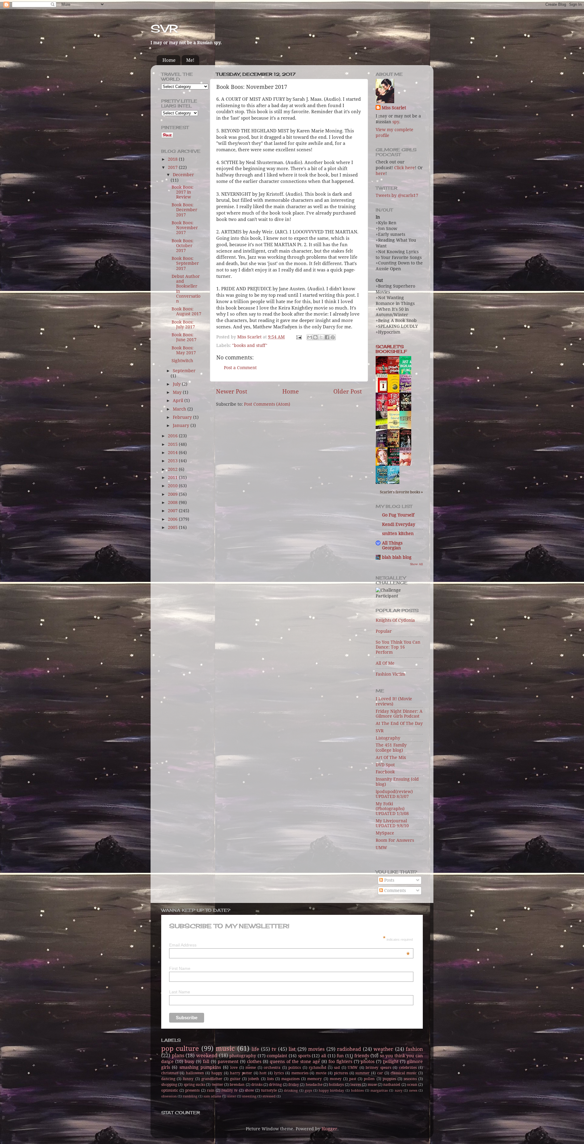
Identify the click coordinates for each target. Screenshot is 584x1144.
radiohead (349, 1049)
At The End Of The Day (399, 723)
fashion (414, 1049)
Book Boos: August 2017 (186, 311)
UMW (381, 847)
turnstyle (269, 1090)
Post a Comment (240, 367)
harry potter (241, 1073)
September (184, 370)
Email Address (289, 945)
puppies (389, 1079)
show (249, 1090)
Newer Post (231, 391)
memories (299, 1073)
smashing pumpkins (200, 1067)
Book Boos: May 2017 (184, 350)
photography (242, 1055)
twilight (390, 1061)
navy (398, 1091)
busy (189, 1061)
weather (383, 1049)
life (255, 1049)
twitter (217, 1085)
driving (275, 1085)
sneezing (249, 1096)
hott (262, 1073)
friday (293, 1085)
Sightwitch (182, 360)
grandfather (211, 1079)
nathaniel (391, 1085)
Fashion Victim (390, 674)
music (225, 1048)
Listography (388, 738)
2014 (173, 452)
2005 (173, 527)
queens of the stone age (295, 1061)
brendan (237, 1085)
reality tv (229, 1090)
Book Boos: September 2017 (185, 263)
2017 (173, 167)
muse (372, 1085)
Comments (394, 890)
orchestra (272, 1067)
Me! (190, 60)
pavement (228, 1061)
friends (361, 1055)
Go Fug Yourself (398, 515)
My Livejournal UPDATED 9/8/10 (392, 823)
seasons (410, 1079)
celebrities (408, 1067)
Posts (388, 880)
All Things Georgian (392, 545)
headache (314, 1085)
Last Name (179, 991)
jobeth (253, 1079)
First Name (179, 968)
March (180, 409)
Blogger (329, 1128)
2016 (173, 435)
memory (314, 1079)
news (413, 1091)
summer (362, 1073)
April (178, 400)
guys (308, 1091)
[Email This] (310, 337)
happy (216, 1073)
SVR (164, 28)
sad (337, 1067)
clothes (254, 1061)
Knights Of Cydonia (395, 620)
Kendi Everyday (398, 524)
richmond (317, 1067)
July (177, 384)
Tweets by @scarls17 (397, 195)
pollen (369, 1079)
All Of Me (385, 663)
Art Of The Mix (391, 757)
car (380, 1073)
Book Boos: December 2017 (184, 209)
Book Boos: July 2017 (183, 324)
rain (210, 1090)
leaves (355, 1085)
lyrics (279, 1073)
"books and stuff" (249, 345)
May (178, 392)
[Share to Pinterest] (333, 337)
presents (192, 1090)
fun (340, 1055)
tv (274, 1049)
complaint (277, 1055)
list (292, 1049)
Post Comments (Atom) (267, 404)
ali (323, 1055)
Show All (416, 564)
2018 (173, 159)
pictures (341, 1073)
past (352, 1079)
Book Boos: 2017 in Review (182, 192)
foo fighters (340, 1061)
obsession (169, 1096)
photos (367, 1061)
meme (250, 1067)
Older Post (347, 391)
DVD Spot (385, 764)
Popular (384, 631)
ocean (412, 1085)
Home (169, 60)
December (183, 174)
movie (321, 1073)
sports (304, 1055)
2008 (173, 502)
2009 (173, 494)
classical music (404, 1073)
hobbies (357, 1091)
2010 (173, 485)
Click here (404, 167)
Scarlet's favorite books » (401, 492)
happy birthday (331, 1091)
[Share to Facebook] (327, 337)
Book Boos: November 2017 (185, 227)
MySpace (385, 833)
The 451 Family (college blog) (391, 747)
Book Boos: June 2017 (184, 337)
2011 (173, 477)
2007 (173, 510)
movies (316, 1049)
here (380, 173)
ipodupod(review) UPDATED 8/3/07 (394, 794)
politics (294, 1067)
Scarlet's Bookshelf (391, 349)
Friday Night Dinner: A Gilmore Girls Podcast (399, 714)
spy (395, 121)
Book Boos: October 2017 (182, 245)
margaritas (379, 1091)
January (181, 425)
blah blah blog (397, 557)
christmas (169, 1073)
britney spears (378, 1067)
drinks (256, 1085)
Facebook (385, 771)
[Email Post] (298, 336)
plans (178, 1055)
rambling (190, 1096)
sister (231, 1096)
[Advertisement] (185, 631)
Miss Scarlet (394, 107)
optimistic (169, 1090)
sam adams (212, 1096)
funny (188, 1079)
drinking (291, 1091)
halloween (195, 1073)
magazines (290, 1079)
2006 (173, 519)
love (234, 1067)
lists (270, 1079)
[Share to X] (321, 337)
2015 (173, 444)
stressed (269, 1096)
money (336, 1079)
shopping (169, 1085)
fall (206, 1061)
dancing (168, 1079)
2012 (173, 469)
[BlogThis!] (315, 337)
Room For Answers (395, 840)
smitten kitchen (398, 533)
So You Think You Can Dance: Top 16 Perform (398, 647)
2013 (173, 460)
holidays (336, 1085)
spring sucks (194, 1085)
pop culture (180, 1048)
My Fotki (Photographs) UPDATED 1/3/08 (392, 808)
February (183, 417)
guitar (235, 1079)
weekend (206, 1055)
